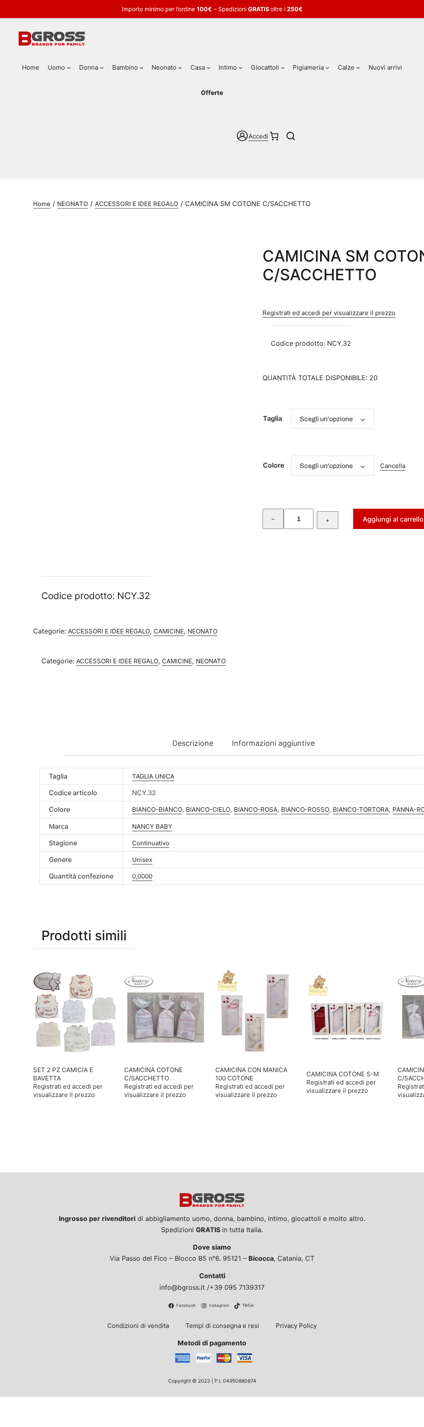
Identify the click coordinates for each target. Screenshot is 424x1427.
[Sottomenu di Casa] (209, 68)
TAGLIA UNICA (153, 776)
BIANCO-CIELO (208, 809)
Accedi (258, 136)
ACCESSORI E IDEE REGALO (136, 204)
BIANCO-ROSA (255, 809)
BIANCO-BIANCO (157, 809)
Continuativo (150, 843)
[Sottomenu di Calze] (358, 68)
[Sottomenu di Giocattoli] (283, 68)
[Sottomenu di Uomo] (69, 68)
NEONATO (72, 204)
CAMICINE (169, 631)
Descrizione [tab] (192, 743)
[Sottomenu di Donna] (102, 68)
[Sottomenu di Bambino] (142, 68)
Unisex (142, 860)
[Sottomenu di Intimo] (240, 68)
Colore (273, 465)
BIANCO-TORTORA (361, 809)
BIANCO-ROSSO (305, 809)
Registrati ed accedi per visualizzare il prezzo (329, 313)
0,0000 (142, 876)
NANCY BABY (152, 826)
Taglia (272, 418)
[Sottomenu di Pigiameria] (327, 68)
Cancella (392, 466)
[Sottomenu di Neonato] (180, 68)
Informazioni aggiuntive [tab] (273, 743)
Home (42, 204)
